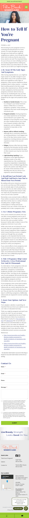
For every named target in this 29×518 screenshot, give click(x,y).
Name (3, 366)
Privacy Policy (11, 509)
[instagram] (19, 456)
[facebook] (17, 456)
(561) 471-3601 (19, 461)
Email (3, 373)
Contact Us (4, 465)
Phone (3, 380)
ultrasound (9, 320)
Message (4, 387)
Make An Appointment (14, 1)
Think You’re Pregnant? (7, 458)
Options (3, 461)
